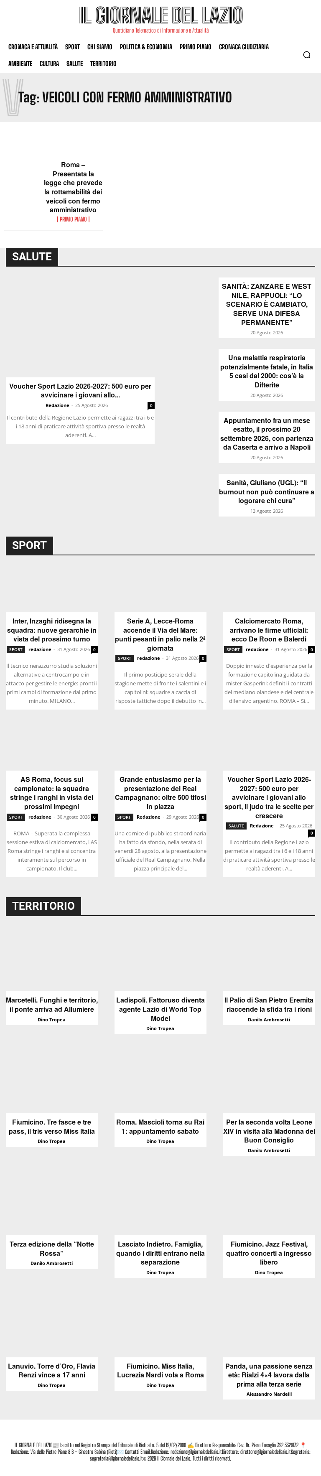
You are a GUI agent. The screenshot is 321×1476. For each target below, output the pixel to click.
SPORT (16, 649)
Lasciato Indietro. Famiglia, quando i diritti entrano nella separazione (160, 1253)
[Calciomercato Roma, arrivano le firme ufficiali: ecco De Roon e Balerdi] (269, 589)
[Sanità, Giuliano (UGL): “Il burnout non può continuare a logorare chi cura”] (192, 492)
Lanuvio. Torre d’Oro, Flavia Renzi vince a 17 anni (51, 1370)
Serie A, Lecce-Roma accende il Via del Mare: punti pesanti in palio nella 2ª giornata (160, 634)
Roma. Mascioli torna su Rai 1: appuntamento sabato (160, 1126)
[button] (306, 54)
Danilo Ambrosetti (269, 1019)
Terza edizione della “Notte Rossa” (52, 1248)
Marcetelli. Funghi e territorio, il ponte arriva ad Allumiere (52, 1004)
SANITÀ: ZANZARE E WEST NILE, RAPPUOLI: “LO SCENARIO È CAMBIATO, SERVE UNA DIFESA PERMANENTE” (266, 304)
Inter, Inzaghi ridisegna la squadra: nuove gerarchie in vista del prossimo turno (52, 630)
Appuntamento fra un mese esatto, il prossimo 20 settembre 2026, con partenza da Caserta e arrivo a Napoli (266, 434)
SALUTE (236, 826)
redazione (39, 649)
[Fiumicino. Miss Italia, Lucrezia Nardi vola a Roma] (160, 1325)
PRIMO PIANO (73, 219)
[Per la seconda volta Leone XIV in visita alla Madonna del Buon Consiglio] (269, 1081)
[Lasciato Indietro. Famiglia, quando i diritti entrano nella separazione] (160, 1203)
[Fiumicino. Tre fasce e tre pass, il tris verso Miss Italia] (52, 1081)
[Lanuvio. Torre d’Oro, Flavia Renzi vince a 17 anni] (52, 1325)
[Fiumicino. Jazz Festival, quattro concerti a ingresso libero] (269, 1203)
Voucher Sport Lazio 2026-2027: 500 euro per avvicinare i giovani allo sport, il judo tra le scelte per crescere (268, 797)
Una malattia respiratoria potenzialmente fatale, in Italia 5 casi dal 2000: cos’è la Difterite (266, 371)
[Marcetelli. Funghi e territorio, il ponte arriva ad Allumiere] (52, 959)
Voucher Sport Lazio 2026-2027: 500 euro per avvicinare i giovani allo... (80, 391)
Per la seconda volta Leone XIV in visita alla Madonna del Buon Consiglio (269, 1131)
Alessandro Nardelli (269, 1394)
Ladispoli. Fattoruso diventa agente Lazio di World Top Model (160, 1009)
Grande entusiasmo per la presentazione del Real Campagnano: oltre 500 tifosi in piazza (160, 793)
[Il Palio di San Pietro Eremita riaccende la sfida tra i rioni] (269, 959)
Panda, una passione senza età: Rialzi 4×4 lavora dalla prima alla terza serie (269, 1375)
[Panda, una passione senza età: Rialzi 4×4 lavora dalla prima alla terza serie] (269, 1325)
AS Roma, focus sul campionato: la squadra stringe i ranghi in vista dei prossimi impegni (51, 793)
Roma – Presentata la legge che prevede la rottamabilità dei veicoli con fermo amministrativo (73, 187)
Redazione (57, 405)
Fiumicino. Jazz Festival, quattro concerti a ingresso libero (269, 1253)
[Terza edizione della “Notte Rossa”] (52, 1203)
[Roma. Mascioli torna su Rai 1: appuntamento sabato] (160, 1081)
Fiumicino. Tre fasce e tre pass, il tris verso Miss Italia (52, 1126)
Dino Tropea (52, 1019)
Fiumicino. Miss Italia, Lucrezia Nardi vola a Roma (160, 1370)
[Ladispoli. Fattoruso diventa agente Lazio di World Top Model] (160, 959)
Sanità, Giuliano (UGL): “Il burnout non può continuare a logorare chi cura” (266, 491)
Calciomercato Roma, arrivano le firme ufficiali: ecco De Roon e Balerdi (269, 630)
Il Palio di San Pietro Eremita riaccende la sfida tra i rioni (268, 1004)
